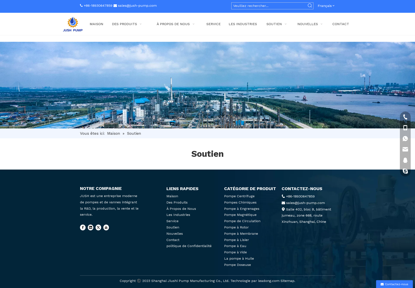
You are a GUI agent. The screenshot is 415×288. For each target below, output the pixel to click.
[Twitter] (98, 227)
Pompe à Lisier (236, 240)
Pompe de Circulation (242, 221)
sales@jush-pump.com (137, 5)
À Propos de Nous (181, 209)
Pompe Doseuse (237, 265)
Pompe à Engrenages (241, 209)
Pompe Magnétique (240, 215)
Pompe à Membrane (241, 233)
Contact (172, 240)
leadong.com (268, 281)
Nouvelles (174, 233)
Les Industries (178, 215)
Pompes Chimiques (240, 202)
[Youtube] (106, 227)
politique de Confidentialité (189, 246)
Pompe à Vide (235, 252)
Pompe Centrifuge (239, 196)
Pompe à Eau (235, 246)
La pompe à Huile (239, 258)
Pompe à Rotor (236, 227)
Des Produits (177, 202)
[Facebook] (83, 227)
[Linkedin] (90, 227)
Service (172, 221)
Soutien (172, 227)
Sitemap (287, 281)
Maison (172, 196)
